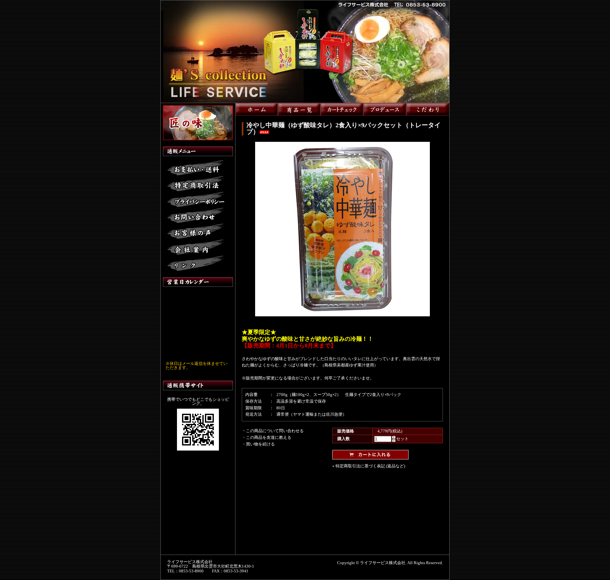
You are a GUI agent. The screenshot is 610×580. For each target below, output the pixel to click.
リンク (196, 263)
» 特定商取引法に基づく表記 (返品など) (368, 466)
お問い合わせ (196, 216)
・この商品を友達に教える (266, 437)
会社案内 (196, 247)
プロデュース (384, 109)
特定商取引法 (196, 184)
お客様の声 (196, 232)
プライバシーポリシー (196, 200)
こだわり (427, 109)
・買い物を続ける (258, 444)
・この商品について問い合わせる (273, 430)
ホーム (256, 109)
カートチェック (342, 109)
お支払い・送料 (196, 168)
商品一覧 (299, 109)
